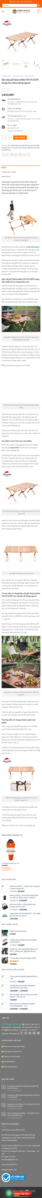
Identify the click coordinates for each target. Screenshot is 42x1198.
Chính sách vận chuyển (11, 1056)
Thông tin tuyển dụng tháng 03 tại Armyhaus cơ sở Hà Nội (23, 1096)
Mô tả (4, 168)
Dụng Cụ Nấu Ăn (28, 148)
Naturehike (29, 76)
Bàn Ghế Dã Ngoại (13, 145)
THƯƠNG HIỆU (17, 76)
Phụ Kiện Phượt (6, 150)
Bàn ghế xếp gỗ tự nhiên (27, 145)
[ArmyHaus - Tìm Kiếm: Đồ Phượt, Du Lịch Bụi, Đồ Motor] (21, 11)
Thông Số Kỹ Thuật (9, 172)
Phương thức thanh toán (12, 1051)
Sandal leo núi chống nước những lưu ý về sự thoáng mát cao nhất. (23, 1105)
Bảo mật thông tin (10, 1066)
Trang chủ (6, 76)
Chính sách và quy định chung (14, 1046)
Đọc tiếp (6, 869)
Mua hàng (20, 137)
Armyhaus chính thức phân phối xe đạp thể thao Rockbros (22, 1087)
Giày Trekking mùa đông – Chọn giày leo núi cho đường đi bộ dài (23, 1114)
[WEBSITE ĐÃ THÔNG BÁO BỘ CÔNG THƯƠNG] (13, 1177)
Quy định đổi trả (9, 1061)
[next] (37, 39)
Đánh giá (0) (6, 176)
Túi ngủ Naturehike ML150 (10, 863)
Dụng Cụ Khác (18, 148)
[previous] (5, 39)
